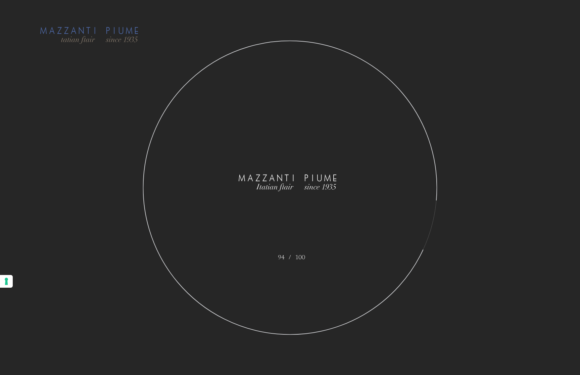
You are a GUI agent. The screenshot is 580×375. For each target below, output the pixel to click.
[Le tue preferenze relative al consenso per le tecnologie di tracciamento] (6, 281)
